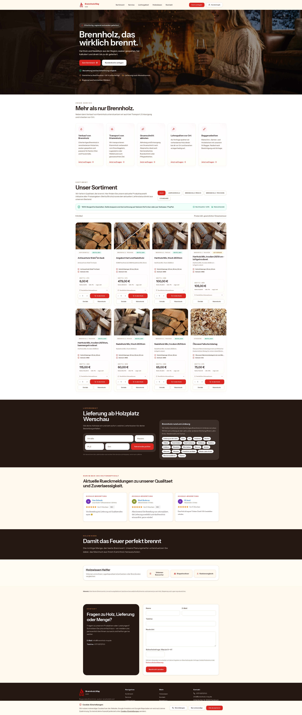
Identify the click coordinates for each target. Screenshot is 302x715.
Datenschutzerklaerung (154, 662)
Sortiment (120, 5)
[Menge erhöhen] (87, 296)
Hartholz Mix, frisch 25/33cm (168, 258)
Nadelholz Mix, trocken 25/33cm (170, 344)
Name (148, 608)
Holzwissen (157, 5)
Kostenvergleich (206, 574)
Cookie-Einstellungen (130, 711)
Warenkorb (102, 301)
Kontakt (169, 5)
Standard (164, 198)
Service (131, 5)
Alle (162, 193)
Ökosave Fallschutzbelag (205, 344)
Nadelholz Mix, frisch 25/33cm (130, 344)
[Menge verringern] (80, 296)
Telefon (149, 619)
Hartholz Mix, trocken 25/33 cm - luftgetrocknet (208, 258)
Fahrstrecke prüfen (142, 446)
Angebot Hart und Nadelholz (130, 258)
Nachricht (150, 629)
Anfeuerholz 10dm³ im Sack (91, 258)
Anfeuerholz (174, 193)
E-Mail (184, 608)
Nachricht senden (156, 669)
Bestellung (163, 700)
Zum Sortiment (88, 63)
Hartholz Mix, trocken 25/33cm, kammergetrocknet (93, 344)
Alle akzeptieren (214, 708)
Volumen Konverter (159, 573)
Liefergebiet (143, 5)
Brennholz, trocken (215, 193)
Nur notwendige (197, 708)
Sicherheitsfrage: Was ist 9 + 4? (159, 650)
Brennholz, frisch (193, 193)
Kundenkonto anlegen (114, 63)
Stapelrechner (183, 574)
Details (85, 301)
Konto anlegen (196, 5)
